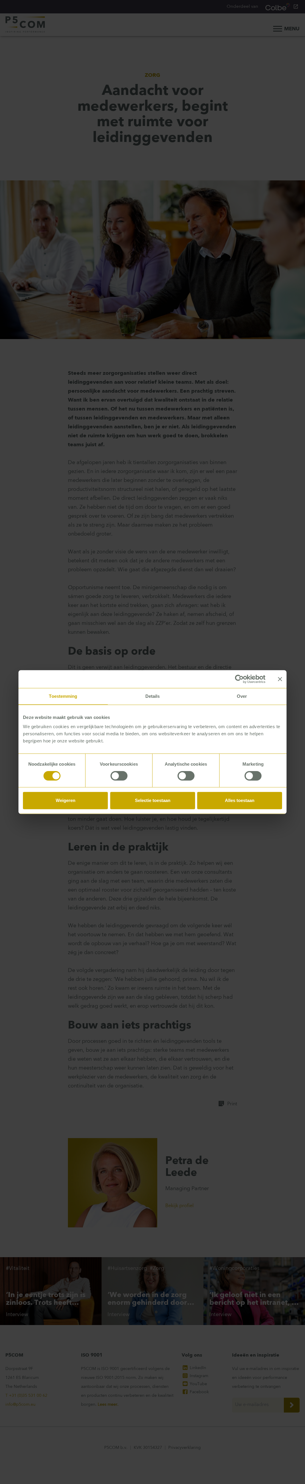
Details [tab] (152, 696)
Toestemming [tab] (63, 696)
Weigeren (65, 800)
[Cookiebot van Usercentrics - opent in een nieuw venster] (239, 679)
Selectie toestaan (152, 800)
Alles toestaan (239, 800)
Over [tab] (242, 696)
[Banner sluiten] (280, 679)
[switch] (119, 776)
